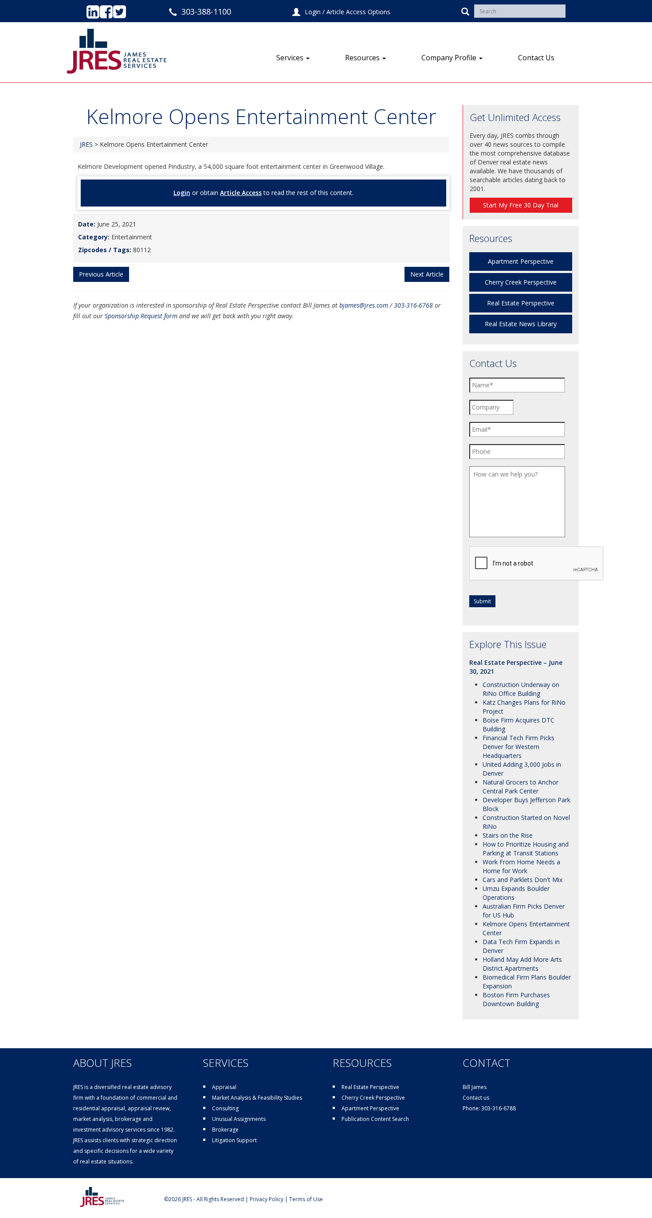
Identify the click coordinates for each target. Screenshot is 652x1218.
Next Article (427, 274)
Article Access (241, 192)
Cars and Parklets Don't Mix (522, 879)
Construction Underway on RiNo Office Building (521, 689)
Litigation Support (234, 1140)
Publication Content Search (375, 1119)
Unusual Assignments (239, 1119)
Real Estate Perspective (520, 303)
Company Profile (449, 57)
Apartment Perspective (521, 261)
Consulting (225, 1108)
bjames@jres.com (363, 305)
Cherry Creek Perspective (521, 282)
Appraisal (224, 1087)
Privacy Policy (266, 1199)
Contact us (476, 1097)
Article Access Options (358, 12)
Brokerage (225, 1129)
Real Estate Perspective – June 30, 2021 (515, 666)
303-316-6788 (498, 1108)
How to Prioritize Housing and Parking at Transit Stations (526, 848)
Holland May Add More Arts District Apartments (522, 963)
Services (290, 57)
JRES (86, 144)
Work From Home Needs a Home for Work (521, 866)
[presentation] (536, 564)
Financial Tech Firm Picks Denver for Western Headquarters (518, 747)
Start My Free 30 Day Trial (520, 205)
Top (631, 1197)
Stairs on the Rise (508, 835)
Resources (363, 57)
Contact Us (536, 57)
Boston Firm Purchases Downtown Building (516, 999)
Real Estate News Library (521, 324)
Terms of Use (306, 1199)
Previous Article (101, 274)
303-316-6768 (413, 305)
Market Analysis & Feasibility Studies (257, 1097)
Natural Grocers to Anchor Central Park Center (520, 786)
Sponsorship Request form (141, 316)
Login (313, 12)
